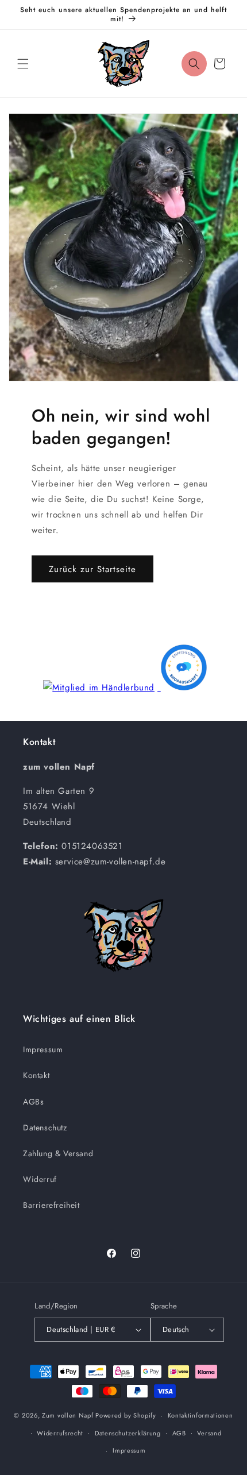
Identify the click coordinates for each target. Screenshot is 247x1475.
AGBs (33, 1101)
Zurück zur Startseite (92, 569)
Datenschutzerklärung (128, 1433)
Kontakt (36, 1075)
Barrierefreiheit (51, 1205)
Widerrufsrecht (60, 1433)
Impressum (43, 1049)
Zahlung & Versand (58, 1153)
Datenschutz (45, 1127)
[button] (23, 63)
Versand (209, 1433)
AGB (179, 1433)
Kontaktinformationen (200, 1415)
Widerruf (40, 1179)
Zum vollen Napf (68, 1415)
